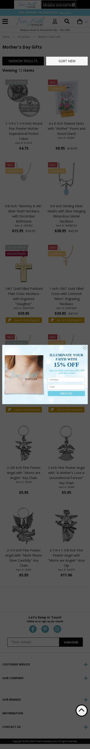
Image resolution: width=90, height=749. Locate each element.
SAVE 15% (66, 393)
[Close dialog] (85, 348)
